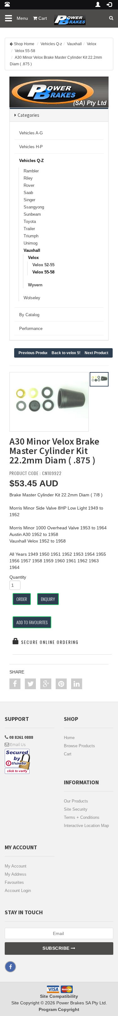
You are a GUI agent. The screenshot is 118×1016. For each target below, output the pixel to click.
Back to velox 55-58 (69, 353)
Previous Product (34, 353)
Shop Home (24, 44)
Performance (30, 328)
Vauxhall (74, 44)
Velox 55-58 (25, 51)
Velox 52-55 (43, 264)
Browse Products (79, 745)
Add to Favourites (32, 622)
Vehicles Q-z (51, 44)
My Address (15, 874)
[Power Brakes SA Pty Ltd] (68, 17)
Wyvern (35, 285)
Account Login (18, 890)
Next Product (96, 353)
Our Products (76, 801)
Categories (28, 115)
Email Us (17, 744)
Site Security (75, 809)
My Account (15, 866)
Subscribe (56, 948)
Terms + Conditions (81, 817)
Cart (67, 754)
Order (21, 599)
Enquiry (48, 599)
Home (69, 737)
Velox (91, 44)
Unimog (30, 243)
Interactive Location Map (86, 825)
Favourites (14, 882)
